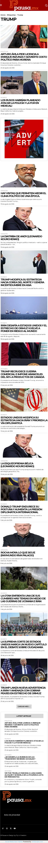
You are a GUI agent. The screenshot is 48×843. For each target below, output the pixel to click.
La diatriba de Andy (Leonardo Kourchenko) (21, 238)
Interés (4, 369)
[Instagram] (7, 828)
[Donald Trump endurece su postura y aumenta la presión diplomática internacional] (24, 489)
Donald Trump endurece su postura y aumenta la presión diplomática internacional (21, 509)
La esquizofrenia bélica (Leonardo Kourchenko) (17, 465)
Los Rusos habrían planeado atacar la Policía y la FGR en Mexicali (20, 103)
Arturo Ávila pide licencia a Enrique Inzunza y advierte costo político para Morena (24, 57)
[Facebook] (3, 828)
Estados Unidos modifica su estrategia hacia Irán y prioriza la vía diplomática (24, 420)
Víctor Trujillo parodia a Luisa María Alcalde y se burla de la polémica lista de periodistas (24, 775)
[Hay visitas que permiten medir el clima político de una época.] (24, 175)
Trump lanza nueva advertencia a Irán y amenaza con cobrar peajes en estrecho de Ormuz (23, 690)
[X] (10, 828)
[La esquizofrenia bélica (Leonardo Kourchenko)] (24, 446)
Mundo (4, 97)
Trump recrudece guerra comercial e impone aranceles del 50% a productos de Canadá (22, 374)
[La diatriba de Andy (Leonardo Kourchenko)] (24, 219)
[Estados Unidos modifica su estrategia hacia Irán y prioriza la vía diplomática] (24, 400)
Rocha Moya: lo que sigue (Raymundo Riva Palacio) (18, 554)
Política (4, 51)
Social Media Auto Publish (14, 841)
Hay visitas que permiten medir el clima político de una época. (23, 195)
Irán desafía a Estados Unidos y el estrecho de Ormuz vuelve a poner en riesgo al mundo (24, 328)
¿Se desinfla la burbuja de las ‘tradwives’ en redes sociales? (20, 758)
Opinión (4, 191)
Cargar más (23, 706)
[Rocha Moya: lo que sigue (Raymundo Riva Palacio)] (24, 535)
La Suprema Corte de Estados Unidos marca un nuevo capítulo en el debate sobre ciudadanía (24, 644)
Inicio (3, 15)
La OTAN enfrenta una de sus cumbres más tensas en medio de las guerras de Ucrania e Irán (23, 598)
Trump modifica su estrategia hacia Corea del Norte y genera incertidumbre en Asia (22, 282)
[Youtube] (14, 828)
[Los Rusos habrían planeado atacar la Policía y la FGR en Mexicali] (24, 82)
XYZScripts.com (37, 841)
